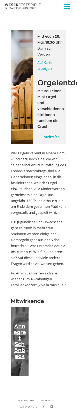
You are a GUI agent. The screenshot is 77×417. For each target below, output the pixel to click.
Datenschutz (28, 406)
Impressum (47, 400)
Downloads (26, 400)
